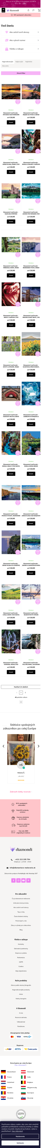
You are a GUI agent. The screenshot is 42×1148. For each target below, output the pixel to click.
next (36, 733)
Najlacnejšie (19, 62)
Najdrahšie (28, 62)
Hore (20, 689)
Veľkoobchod (20, 1009)
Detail (11, 121)
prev (4, 733)
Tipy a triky (20, 899)
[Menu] (3, 10)
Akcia (20, 982)
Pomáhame (20, 1014)
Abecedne (5, 66)
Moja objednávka (20, 958)
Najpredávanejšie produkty (20, 977)
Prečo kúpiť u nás (20, 908)
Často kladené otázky (20, 904)
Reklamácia (20, 945)
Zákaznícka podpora (10, 861)
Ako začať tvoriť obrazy (20, 895)
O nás (20, 1000)
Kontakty (20, 932)
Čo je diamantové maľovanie (20, 886)
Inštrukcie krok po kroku (20, 890)
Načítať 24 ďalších (20, 675)
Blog (20, 917)
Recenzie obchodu (20, 1005)
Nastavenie (20, 1136)
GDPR (20, 949)
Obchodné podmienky (20, 936)
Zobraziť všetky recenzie (19, 779)
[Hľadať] (33, 10)
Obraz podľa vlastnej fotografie (20, 973)
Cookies (20, 954)
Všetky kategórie (20, 986)
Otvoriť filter (20, 73)
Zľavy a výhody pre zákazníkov (20, 913)
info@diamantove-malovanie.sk (22, 855)
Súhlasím (20, 1143)
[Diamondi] (20, 836)
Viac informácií (17, 1131)
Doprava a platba (20, 940)
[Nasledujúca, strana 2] (20, 680)
